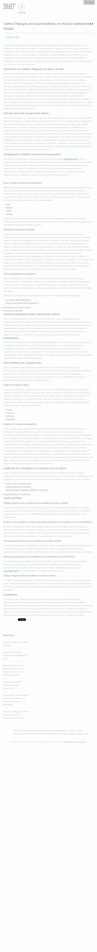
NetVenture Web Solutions (74, 742)
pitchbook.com (70, 159)
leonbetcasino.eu (11, 337)
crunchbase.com (11, 570)
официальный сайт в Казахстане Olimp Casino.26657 (12, 685)
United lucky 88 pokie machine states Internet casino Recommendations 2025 (16, 714)
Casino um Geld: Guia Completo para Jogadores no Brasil (15, 655)
